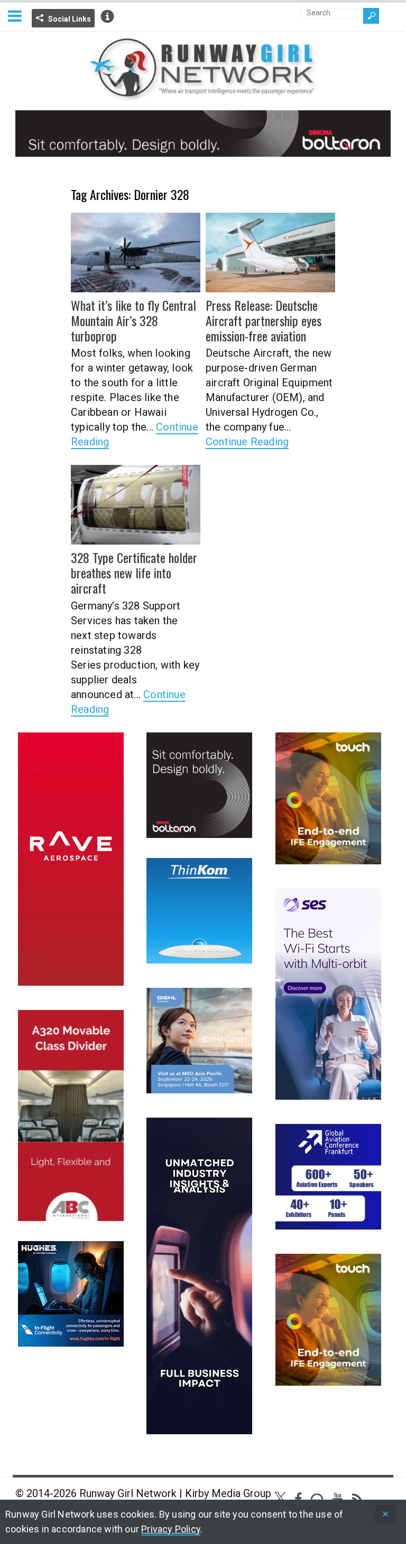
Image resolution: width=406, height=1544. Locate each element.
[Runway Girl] (203, 95)
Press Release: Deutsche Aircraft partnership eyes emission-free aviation (263, 320)
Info (107, 16)
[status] (385, 1514)
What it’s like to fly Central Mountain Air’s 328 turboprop (133, 320)
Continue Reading (247, 441)
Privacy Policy (170, 1529)
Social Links (69, 19)
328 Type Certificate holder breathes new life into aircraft (134, 572)
